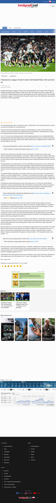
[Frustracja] (20, 265)
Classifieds (4, 443)
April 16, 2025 (34, 149)
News (29, 443)
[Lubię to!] (2, 265)
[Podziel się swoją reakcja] (39, 86)
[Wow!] (14, 265)
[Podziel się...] (46, 86)
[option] (14, 446)
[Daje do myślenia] (11, 265)
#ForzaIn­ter (36, 193)
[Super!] (5, 265)
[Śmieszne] (8, 265)
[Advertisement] (28, 14)
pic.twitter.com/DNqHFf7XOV (42, 146)
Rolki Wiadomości (6, 315)
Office (2, 467)
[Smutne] (17, 265)
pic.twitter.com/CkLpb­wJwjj (15, 195)
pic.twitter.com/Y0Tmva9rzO (39, 238)
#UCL (32, 146)
